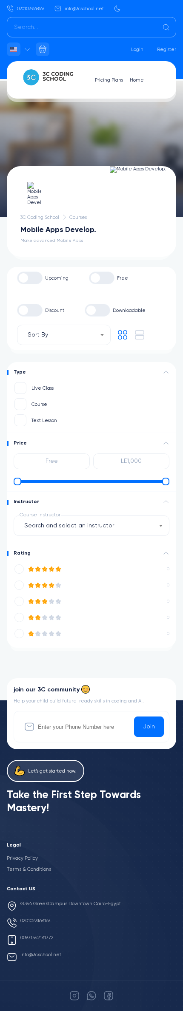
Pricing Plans (109, 80)
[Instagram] (74, 996)
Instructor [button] (26, 501)
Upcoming (57, 278)
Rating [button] (22, 553)
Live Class (42, 388)
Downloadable (129, 310)
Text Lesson (44, 420)
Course (39, 404)
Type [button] (20, 372)
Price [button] (20, 443)
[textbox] (72, 526)
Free (122, 278)
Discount (54, 310)
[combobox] (64, 335)
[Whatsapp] (91, 996)
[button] (166, 372)
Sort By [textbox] (38, 335)
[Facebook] (108, 996)
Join (149, 727)
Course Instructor (40, 515)
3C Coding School (39, 217)
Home (137, 80)
